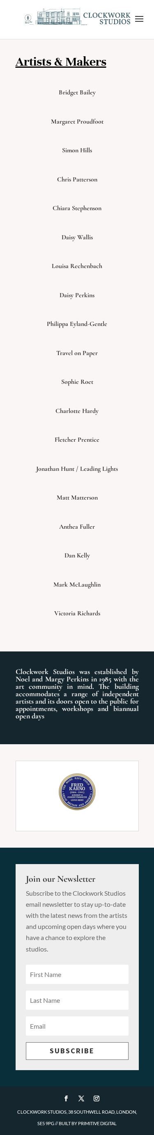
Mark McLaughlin (77, 584)
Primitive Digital (97, 1123)
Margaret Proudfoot (77, 121)
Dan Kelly (77, 555)
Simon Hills (77, 150)
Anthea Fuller (77, 527)
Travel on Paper (77, 353)
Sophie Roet (77, 382)
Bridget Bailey (77, 92)
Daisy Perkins (77, 295)
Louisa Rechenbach (77, 266)
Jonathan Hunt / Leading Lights (77, 469)
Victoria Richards (77, 613)
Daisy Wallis (77, 237)
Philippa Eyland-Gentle (77, 324)
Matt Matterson (77, 497)
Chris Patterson (77, 179)
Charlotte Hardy (77, 411)
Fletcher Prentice (77, 440)
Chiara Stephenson (77, 208)
